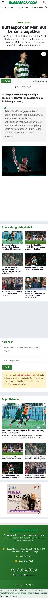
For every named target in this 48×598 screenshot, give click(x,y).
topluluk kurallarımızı (25, 375)
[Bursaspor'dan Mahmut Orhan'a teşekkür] (24, 64)
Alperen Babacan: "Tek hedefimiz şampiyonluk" (34, 268)
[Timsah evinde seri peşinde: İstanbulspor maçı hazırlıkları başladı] (12, 237)
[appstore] (17, 576)
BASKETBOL (23, 7)
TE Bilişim (30, 585)
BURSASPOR (8, 7)
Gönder (7, 367)
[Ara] (44, 2)
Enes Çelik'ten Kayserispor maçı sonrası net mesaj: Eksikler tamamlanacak (35, 294)
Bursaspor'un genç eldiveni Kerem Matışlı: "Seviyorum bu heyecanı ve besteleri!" (11, 270)
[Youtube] (26, 570)
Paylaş (7, 81)
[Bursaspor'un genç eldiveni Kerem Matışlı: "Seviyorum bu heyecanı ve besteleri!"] (12, 259)
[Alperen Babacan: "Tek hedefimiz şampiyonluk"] (35, 259)
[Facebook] (13, 570)
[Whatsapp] (30, 570)
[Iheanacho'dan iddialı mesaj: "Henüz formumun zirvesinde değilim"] (35, 237)
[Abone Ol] (40, 81)
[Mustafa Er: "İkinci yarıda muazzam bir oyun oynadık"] (12, 283)
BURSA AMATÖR (39, 7)
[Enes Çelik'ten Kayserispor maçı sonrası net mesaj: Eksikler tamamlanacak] (35, 283)
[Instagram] (22, 570)
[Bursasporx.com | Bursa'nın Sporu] (23, 2)
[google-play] (29, 576)
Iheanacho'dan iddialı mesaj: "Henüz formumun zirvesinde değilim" (35, 247)
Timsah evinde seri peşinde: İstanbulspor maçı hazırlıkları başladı (11, 247)
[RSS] (35, 570)
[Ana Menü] (3, 2)
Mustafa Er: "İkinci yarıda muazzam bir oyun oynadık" (12, 293)
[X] (17, 570)
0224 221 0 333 (25, 556)
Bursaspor (24, 22)
